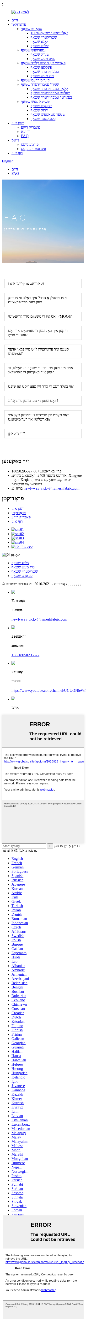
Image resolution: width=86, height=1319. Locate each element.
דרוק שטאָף (39, 110)
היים (14, 20)
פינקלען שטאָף (41, 67)
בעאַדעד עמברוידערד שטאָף (51, 97)
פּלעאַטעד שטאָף (43, 119)
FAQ (25, 136)
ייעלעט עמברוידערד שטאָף (50, 93)
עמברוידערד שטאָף (45, 72)
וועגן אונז (17, 123)
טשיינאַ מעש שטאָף (35, 102)
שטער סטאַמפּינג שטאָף (48, 114)
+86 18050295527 (25, 655)
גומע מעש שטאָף (43, 59)
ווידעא (25, 132)
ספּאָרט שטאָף (31, 29)
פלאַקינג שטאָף (41, 106)
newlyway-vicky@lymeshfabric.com (51, 488)
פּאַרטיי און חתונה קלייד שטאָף (43, 63)
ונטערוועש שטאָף (34, 50)
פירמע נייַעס (29, 144)
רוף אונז (17, 153)
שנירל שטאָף (40, 54)
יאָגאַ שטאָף (39, 42)
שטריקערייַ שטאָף (44, 37)
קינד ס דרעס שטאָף (35, 80)
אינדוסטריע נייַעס (33, 149)
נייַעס (15, 140)
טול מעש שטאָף (42, 76)
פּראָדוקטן (18, 24)
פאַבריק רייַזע (30, 127)
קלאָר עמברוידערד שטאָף (49, 89)
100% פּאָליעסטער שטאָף (49, 33)
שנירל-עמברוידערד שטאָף (40, 84)
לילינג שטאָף (39, 46)
